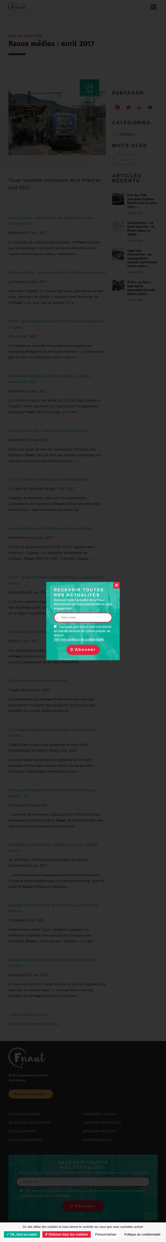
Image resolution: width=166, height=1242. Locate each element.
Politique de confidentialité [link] (142, 1234)
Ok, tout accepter (23, 1234)
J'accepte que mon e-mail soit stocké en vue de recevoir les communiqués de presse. (82, 633)
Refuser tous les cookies (68, 1234)
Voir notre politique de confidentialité (79, 639)
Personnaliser (106, 1234)
